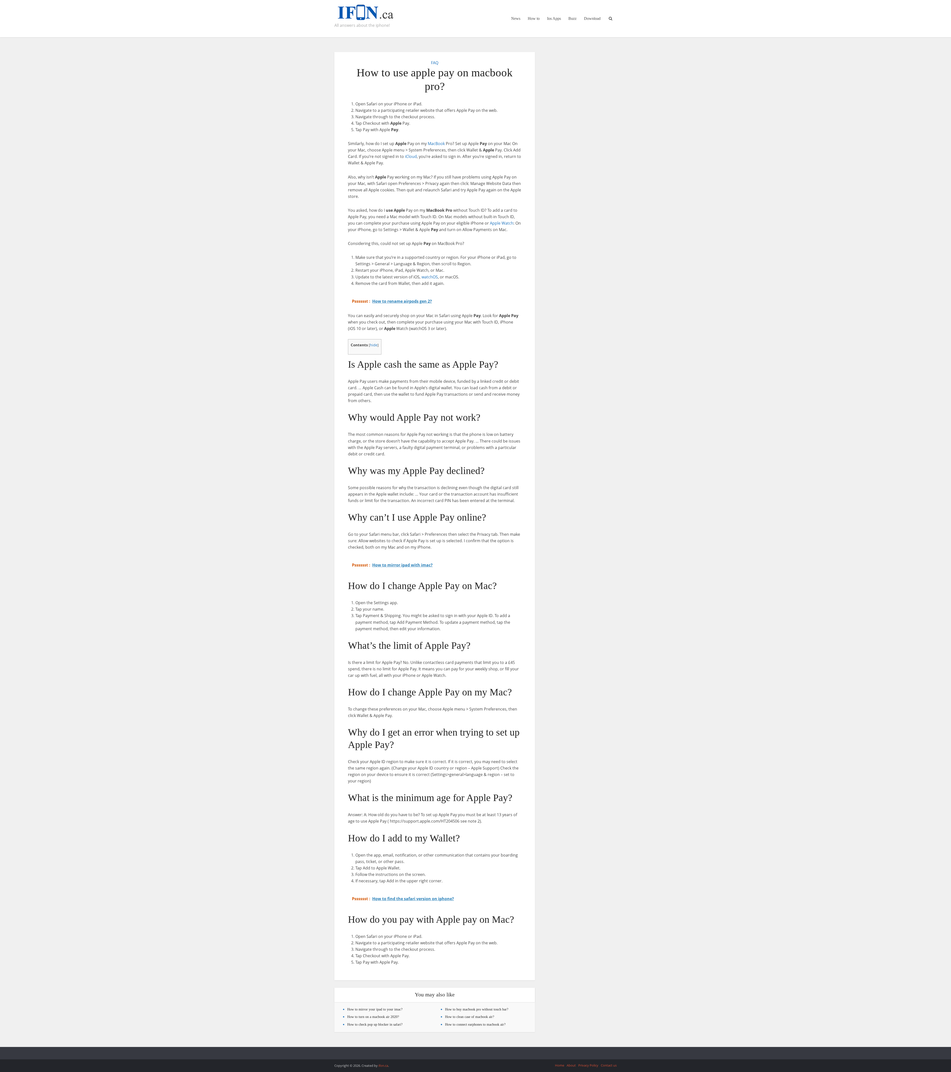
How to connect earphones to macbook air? (475, 1024)
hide (373, 345)
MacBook (436, 143)
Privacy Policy (588, 1065)
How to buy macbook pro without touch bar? (476, 1009)
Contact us (609, 1065)
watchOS (430, 277)
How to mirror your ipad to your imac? (374, 1009)
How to (534, 18)
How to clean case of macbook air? (469, 1017)
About (571, 1065)
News (515, 18)
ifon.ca (383, 1065)
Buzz (572, 18)
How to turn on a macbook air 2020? (373, 1017)
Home (559, 1065)
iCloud (411, 156)
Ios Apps (554, 18)
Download (592, 18)
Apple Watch (501, 223)
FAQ (434, 62)
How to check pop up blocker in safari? (374, 1024)
